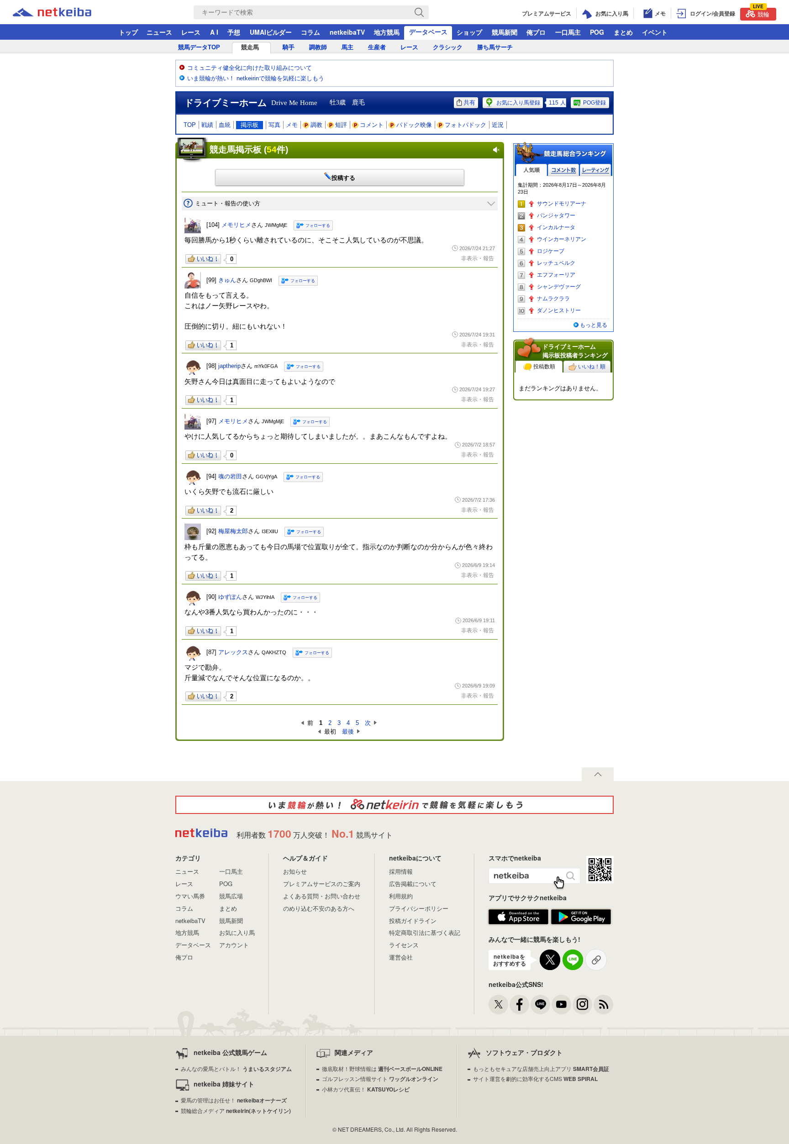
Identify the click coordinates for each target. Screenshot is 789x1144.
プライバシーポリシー (418, 908)
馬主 (347, 47)
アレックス (233, 652)
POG (597, 32)
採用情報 (401, 871)
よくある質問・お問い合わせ (321, 896)
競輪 (761, 13)
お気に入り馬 (237, 932)
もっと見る (593, 325)
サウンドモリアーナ (561, 203)
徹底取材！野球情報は (382, 1068)
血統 (225, 124)
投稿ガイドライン (413, 920)
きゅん (227, 280)
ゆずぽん (230, 596)
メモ (292, 124)
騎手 (289, 47)
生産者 (377, 47)
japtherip (229, 365)
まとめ (623, 32)
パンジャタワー (556, 215)
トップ (128, 32)
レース (190, 32)
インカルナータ (556, 227)
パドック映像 (414, 124)
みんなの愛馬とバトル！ (236, 1068)
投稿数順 (544, 366)
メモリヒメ (236, 224)
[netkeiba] (63, 12)
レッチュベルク (556, 263)
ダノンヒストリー (559, 310)
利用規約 (401, 896)
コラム (310, 32)
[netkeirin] (394, 805)
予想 (233, 32)
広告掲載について (413, 883)
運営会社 (401, 957)
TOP (190, 124)
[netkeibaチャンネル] (561, 1004)
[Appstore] (518, 917)
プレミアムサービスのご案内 (321, 883)
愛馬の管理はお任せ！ (234, 1100)
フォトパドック (465, 124)
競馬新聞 (504, 32)
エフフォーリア (556, 275)
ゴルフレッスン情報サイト (380, 1078)
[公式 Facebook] (519, 1004)
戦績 (207, 124)
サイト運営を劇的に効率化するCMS (535, 1078)
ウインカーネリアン (561, 239)
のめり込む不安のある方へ (318, 908)
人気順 (531, 170)
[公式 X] (498, 1004)
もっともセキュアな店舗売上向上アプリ (541, 1068)
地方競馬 (387, 32)
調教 (316, 124)
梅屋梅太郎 (233, 531)
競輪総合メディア (236, 1110)
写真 (274, 124)
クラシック (448, 47)
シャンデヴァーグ (559, 286)
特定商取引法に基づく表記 (424, 932)
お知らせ (295, 871)
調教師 (318, 47)
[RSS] (603, 1004)
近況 (498, 124)
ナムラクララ (553, 298)
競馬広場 (231, 896)
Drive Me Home (294, 102)
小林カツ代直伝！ (366, 1089)
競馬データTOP (199, 47)
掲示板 (249, 124)
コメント (372, 124)
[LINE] (540, 1004)
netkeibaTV (347, 32)
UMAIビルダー (271, 32)
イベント (655, 32)
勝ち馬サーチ (495, 47)
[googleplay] (581, 917)
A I (214, 32)
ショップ (469, 32)
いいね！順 (591, 366)
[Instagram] (582, 1004)
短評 (341, 124)
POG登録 (594, 103)
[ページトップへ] (598, 774)
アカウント (234, 944)
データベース (428, 31)
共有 (469, 102)
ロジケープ (550, 251)
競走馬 (250, 47)
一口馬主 (568, 32)
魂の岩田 (230, 476)
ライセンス (404, 944)
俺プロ (536, 32)
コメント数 (563, 170)
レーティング (595, 170)
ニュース (159, 32)
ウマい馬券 (190, 896)
